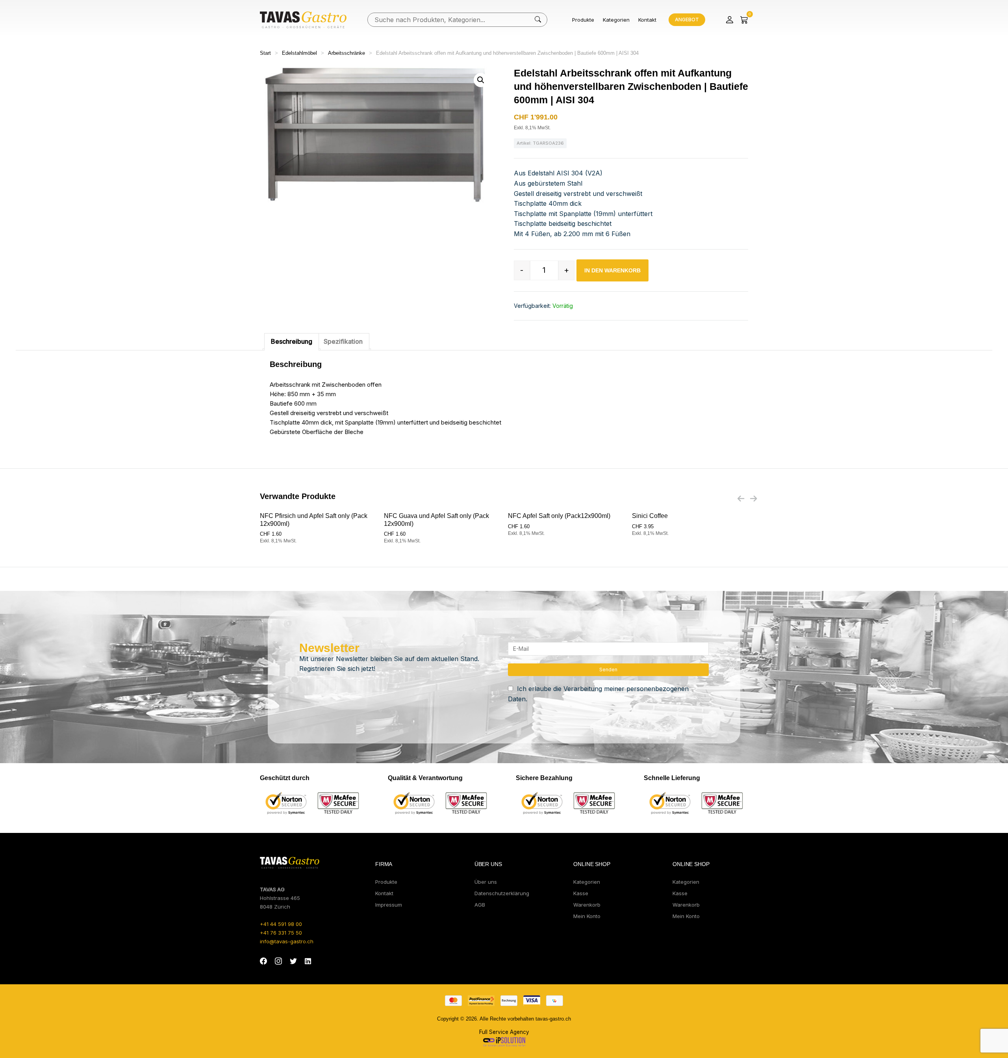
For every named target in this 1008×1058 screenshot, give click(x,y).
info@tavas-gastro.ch (286, 941)
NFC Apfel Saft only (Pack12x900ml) (559, 515)
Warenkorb (586, 905)
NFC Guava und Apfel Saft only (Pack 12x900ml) (436, 519)
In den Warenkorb (612, 270)
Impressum (388, 905)
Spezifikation (343, 341)
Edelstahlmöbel (299, 53)
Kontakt (647, 20)
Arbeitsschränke (346, 53)
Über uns (485, 882)
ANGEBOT (687, 19)
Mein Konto (586, 916)
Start (265, 53)
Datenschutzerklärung (501, 893)
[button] (481, 80)
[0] (744, 20)
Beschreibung (291, 341)
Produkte (583, 20)
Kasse (580, 893)
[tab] (291, 341)
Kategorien (616, 20)
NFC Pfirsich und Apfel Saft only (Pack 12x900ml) (313, 519)
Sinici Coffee (650, 515)
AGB (479, 905)
